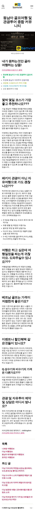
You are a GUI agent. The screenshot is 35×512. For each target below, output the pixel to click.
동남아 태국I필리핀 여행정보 (13, 454)
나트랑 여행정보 (8, 449)
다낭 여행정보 (7, 452)
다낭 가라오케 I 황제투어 (15, 508)
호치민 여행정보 (8, 457)
